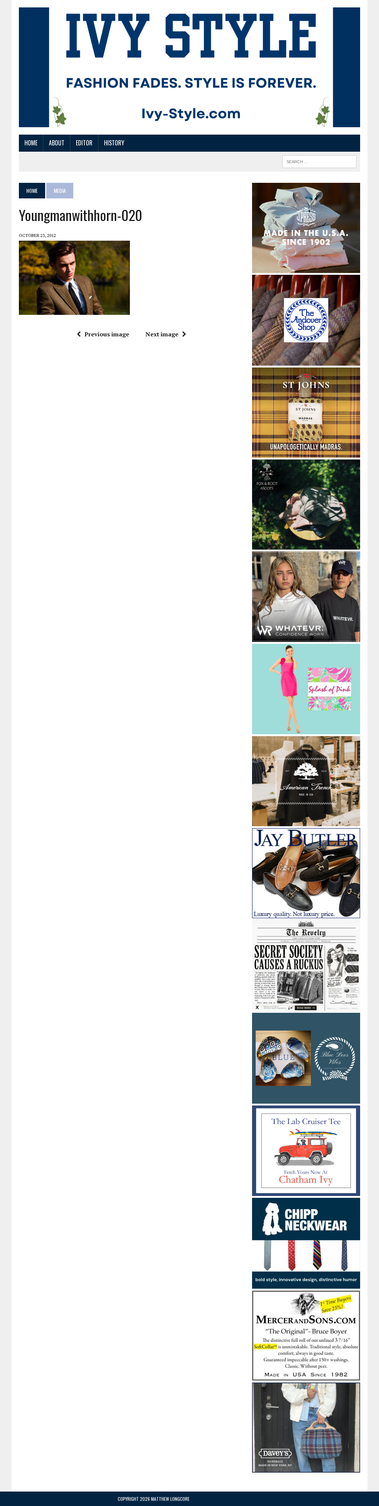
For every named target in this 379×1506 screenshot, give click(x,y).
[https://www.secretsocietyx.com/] (306, 1006)
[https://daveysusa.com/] (306, 1467)
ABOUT (56, 142)
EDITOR (84, 142)
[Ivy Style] (189, 67)
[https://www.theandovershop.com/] (306, 360)
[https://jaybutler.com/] (306, 913)
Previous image (106, 334)
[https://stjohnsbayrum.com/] (306, 453)
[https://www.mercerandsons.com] (306, 1375)
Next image (161, 334)
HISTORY (114, 142)
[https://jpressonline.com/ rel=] (306, 268)
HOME (30, 142)
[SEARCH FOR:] (319, 160)
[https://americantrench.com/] (306, 821)
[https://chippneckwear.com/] (306, 1283)
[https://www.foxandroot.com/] (306, 545)
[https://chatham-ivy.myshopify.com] (306, 1191)
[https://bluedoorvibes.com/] (306, 1098)
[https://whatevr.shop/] (306, 637)
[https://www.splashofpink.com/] (306, 729)
